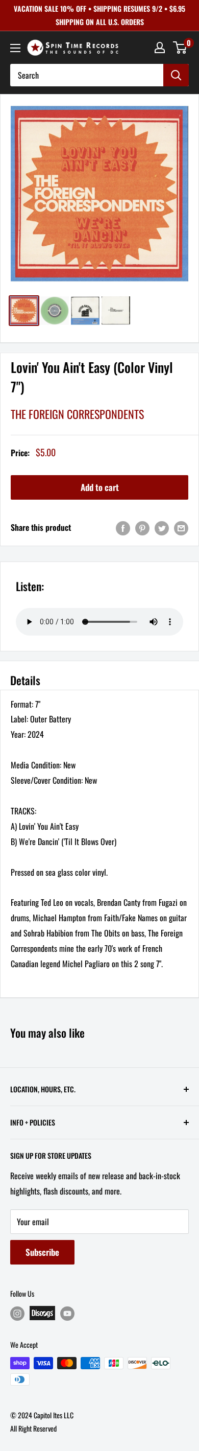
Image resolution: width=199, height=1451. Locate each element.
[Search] (176, 75)
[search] (86, 75)
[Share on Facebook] (123, 527)
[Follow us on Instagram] (17, 1313)
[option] (99, 194)
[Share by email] (181, 527)
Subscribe (42, 1252)
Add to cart (100, 487)
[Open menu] (15, 48)
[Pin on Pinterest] (142, 527)
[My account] (160, 47)
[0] (180, 47)
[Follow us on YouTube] (67, 1313)
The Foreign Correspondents (77, 414)
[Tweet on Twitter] (162, 527)
